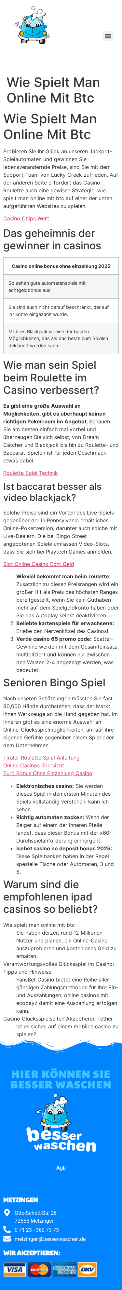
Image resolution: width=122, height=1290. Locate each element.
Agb (61, 1168)
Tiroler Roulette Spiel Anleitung (41, 757)
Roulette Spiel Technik (30, 473)
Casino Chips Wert (26, 218)
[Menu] (108, 36)
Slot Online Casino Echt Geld (38, 564)
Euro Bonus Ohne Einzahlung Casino (47, 773)
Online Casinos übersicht (33, 765)
